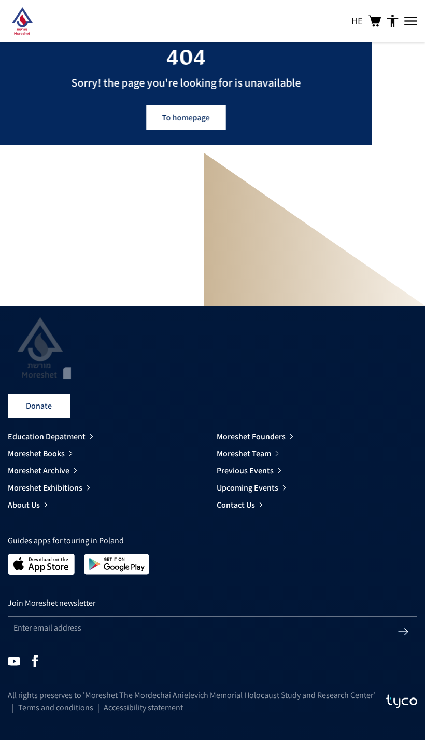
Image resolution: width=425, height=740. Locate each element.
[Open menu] (410, 21)
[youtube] (14, 660)
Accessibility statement (143, 707)
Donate (39, 405)
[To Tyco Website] (401, 701)
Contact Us (236, 504)
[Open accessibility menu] (392, 21)
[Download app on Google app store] (116, 563)
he (357, 21)
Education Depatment (47, 436)
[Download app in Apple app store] (41, 563)
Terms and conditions (55, 707)
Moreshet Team (244, 453)
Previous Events (245, 470)
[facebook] (35, 660)
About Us (24, 504)
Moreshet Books (36, 453)
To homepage (186, 117)
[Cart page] (374, 21)
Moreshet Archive (38, 470)
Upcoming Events (247, 487)
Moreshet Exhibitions (45, 487)
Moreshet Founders (251, 436)
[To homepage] (22, 21)
